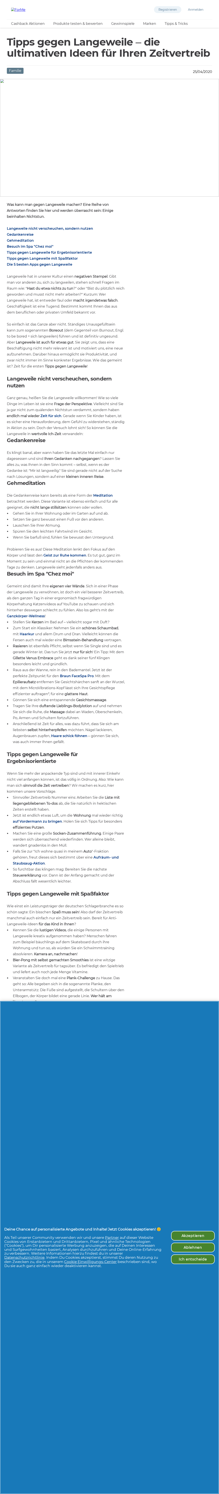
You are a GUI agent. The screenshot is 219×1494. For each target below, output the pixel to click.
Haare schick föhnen (69, 736)
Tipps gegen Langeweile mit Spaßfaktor (42, 258)
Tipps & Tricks (176, 24)
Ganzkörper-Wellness (26, 616)
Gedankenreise (20, 234)
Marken (149, 24)
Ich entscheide (193, 1259)
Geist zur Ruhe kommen (64, 555)
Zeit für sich (50, 416)
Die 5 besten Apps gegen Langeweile (39, 264)
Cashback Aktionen (28, 24)
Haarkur (27, 634)
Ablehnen (193, 1247)
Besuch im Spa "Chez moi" (30, 246)
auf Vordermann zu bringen (37, 821)
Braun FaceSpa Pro (77, 676)
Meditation (103, 495)
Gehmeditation (20, 240)
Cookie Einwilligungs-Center (90, 1262)
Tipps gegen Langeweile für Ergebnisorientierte (49, 252)
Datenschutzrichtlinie (24, 1257)
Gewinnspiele (123, 24)
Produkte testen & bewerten (78, 24)
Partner (112, 1237)
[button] (167, 9)
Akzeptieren (193, 1235)
